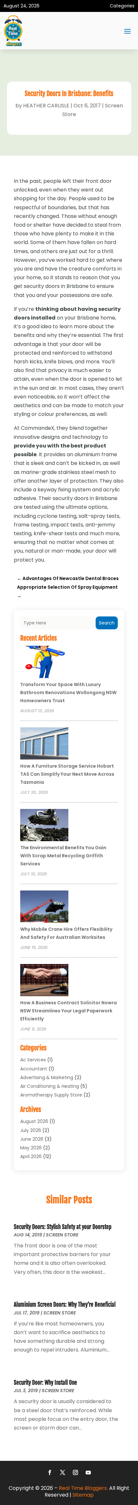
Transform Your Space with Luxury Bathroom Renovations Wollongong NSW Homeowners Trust (68, 692)
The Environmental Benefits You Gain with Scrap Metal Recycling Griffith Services (63, 855)
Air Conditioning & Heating (49, 1086)
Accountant (33, 1069)
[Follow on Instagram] (75, 1472)
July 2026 (30, 1130)
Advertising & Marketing (46, 1077)
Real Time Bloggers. (83, 1488)
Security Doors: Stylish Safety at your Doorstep (62, 1227)
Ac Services (33, 1060)
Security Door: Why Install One (45, 1382)
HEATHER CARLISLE (46, 105)
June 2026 (31, 1139)
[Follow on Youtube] (88, 1472)
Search (107, 623)
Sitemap (83, 1495)
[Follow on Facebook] (50, 1472)
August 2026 (34, 1121)
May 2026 (31, 1148)
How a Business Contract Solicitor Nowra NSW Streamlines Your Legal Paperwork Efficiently (68, 1010)
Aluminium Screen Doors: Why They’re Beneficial (65, 1304)
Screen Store (62, 1235)
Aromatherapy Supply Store (51, 1095)
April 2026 (31, 1156)
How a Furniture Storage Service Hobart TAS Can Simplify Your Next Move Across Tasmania (67, 774)
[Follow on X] (62, 1472)
